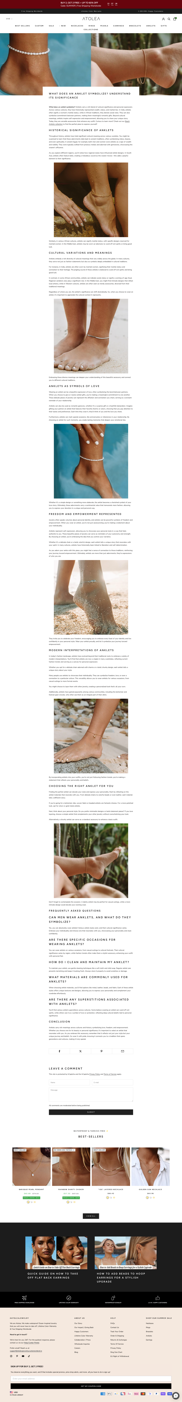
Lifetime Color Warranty (83, 1336)
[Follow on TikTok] (29, 1356)
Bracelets (135, 26)
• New (62, 26)
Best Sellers (22, 26)
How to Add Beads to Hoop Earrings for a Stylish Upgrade (121, 1277)
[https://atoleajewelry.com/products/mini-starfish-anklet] (91, 736)
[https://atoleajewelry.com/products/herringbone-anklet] (91, 336)
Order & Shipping (117, 1336)
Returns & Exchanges (118, 1340)
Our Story (78, 1323)
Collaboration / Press (82, 1340)
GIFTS (164, 26)
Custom (39, 26)
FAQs (112, 1323)
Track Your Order (116, 1331)
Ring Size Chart (116, 1352)
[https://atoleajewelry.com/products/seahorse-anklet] (91, 597)
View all (90, 1216)
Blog (76, 1352)
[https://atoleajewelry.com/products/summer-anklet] (91, 461)
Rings (148, 1327)
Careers (77, 1348)
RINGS (92, 26)
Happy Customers (81, 1331)
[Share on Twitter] (80, 1051)
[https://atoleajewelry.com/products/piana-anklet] (91, 860)
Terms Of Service (117, 1344)
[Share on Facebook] (59, 1051)
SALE (51, 26)
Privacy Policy (94, 1074)
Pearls (104, 26)
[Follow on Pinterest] (17, 1356)
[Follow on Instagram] (11, 1356)
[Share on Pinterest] (101, 1051)
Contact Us (114, 1327)
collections (91, 29)
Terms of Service (110, 1074)
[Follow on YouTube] (23, 1356)
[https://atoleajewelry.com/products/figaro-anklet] (91, 200)
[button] (176, 1396)
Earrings (118, 26)
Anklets (151, 26)
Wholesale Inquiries (82, 1344)
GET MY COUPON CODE (91, 1386)
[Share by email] (122, 1051)
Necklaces (77, 26)
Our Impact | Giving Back (83, 1327)
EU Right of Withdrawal (119, 1356)
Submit (91, 1112)
